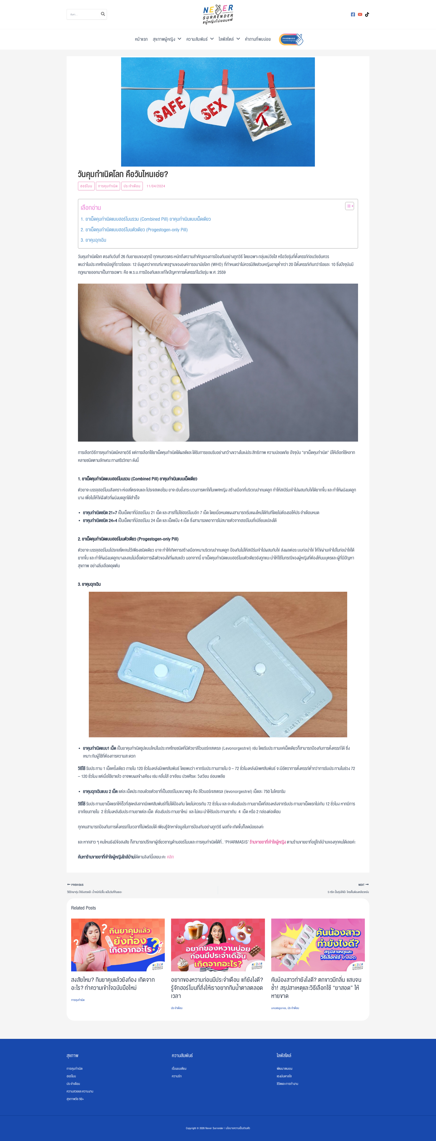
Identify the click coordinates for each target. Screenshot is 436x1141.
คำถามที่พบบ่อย (258, 39)
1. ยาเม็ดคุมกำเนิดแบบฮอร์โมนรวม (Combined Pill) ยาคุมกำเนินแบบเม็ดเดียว (146, 219)
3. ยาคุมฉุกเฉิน (93, 240)
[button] (178, 39)
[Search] (103, 14)
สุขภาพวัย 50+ (75, 1099)
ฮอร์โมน (86, 186)
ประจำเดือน (132, 186)
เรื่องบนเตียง (179, 1068)
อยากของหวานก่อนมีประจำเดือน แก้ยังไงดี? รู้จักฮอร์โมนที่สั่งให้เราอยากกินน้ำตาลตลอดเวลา (217, 988)
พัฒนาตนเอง (284, 1068)
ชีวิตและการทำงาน (287, 1084)
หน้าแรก (141, 39)
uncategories (278, 1008)
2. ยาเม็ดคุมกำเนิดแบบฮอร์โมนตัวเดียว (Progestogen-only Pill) (134, 230)
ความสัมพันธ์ (197, 39)
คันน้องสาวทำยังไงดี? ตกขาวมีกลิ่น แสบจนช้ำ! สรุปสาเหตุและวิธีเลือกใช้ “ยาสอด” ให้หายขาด (316, 988)
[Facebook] (353, 14)
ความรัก (177, 1076)
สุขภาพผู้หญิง (164, 39)
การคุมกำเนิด (108, 186)
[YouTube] (360, 14)
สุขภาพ (72, 1055)
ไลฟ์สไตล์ (226, 39)
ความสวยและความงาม (80, 1091)
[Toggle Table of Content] (347, 206)
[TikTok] (367, 14)
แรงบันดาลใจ (284, 1076)
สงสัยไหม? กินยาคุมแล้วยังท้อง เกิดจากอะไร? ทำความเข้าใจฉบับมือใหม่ (113, 984)
